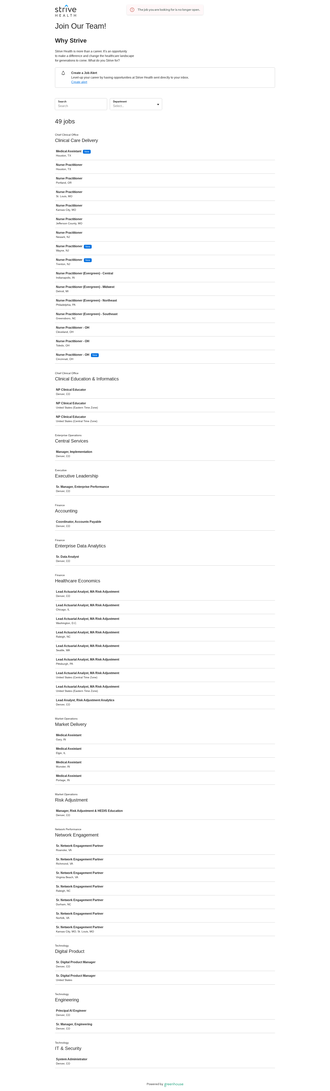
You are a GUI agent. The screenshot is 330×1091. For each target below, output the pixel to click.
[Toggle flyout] (158, 104)
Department (120, 101)
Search (62, 101)
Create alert (79, 82)
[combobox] (113, 106)
